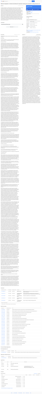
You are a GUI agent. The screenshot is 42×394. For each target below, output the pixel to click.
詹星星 (31, 12)
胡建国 (29, 12)
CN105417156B (3, 318)
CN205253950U (3, 337)
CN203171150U (3, 315)
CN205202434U (3, 321)
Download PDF (29, 9)
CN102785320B (3, 325)
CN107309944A (3, 322)
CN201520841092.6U (3, 352)
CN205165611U (3, 344)
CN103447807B (3, 312)
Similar (38, 9)
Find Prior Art (34, 9)
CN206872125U (3, 328)
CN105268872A (3, 291)
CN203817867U (3, 334)
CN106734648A (3, 295)
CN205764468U (3, 324)
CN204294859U (3, 343)
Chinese (32, 11)
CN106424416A (3, 293)
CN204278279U (3, 340)
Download (35, 373)
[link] (3, 376)
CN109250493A (3, 300)
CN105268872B (3, 309)
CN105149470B (3, 331)
